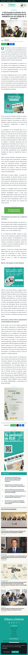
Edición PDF (3, 1)
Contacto (13, 1)
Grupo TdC (14, 634)
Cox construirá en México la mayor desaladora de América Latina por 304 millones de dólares (13, 532)
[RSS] (18, 622)
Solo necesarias (6, 651)
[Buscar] (26, 1)
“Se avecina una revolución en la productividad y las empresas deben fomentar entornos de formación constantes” (13, 479)
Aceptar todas (15, 651)
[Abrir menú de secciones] (2, 5)
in (13, 44)
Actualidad (4, 554)
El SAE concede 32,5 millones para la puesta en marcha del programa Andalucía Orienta (12, 609)
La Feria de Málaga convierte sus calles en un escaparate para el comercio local (15, 496)
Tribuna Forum (14, 636)
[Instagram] (14, 622)
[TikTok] (16, 622)
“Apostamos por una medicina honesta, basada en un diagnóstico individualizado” (15, 485)
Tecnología (14, 10)
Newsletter (9, 1)
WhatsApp (4, 44)
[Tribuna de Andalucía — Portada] (12, 5)
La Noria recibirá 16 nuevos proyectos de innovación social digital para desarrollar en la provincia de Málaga (15, 491)
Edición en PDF (14, 628)
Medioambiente (4, 580)
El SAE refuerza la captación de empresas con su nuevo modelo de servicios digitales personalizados (15, 502)
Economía (3, 529)
